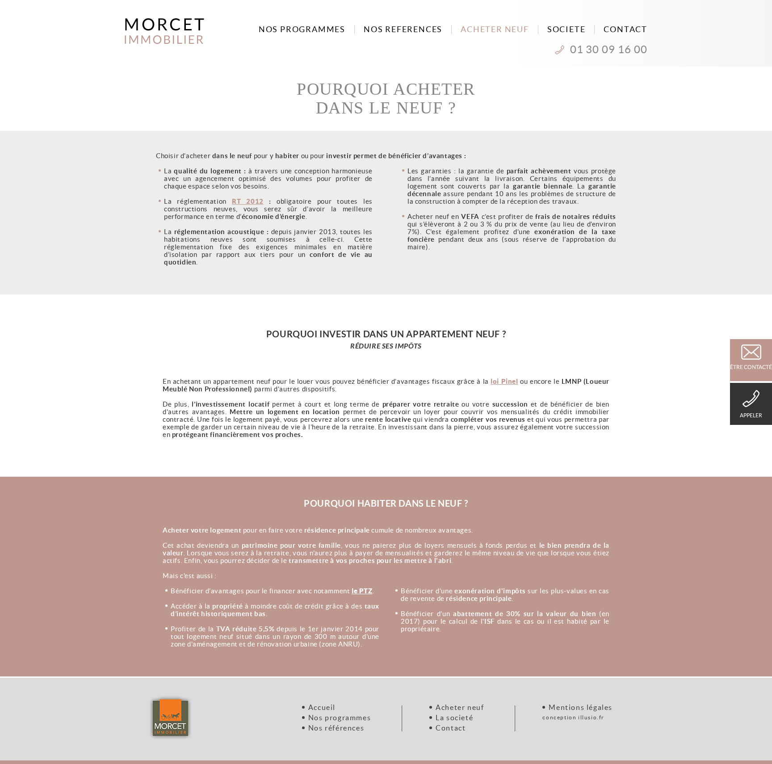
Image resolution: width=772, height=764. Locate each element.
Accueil (322, 707)
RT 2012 (248, 201)
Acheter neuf (460, 707)
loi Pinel (504, 381)
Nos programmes (339, 718)
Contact (451, 728)
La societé (454, 718)
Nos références (336, 728)
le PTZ (362, 591)
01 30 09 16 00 (608, 49)
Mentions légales (581, 707)
